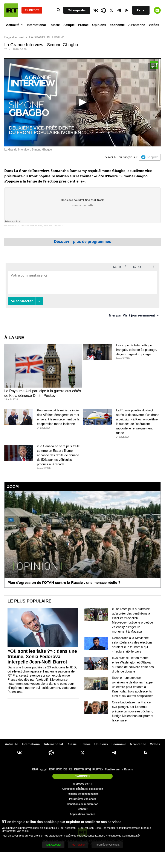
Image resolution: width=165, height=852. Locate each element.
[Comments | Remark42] (82, 292)
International (36, 25)
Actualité (12, 25)
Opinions (99, 25)
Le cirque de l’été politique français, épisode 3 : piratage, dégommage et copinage (136, 349)
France (83, 25)
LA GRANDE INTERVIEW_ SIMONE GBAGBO (40, 225)
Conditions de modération (82, 804)
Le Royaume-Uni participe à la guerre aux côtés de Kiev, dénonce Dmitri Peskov (42, 393)
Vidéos (154, 25)
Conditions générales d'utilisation (82, 788)
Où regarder (77, 10)
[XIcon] (111, 10)
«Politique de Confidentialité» (123, 835)
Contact (82, 809)
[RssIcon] (126, 10)
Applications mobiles (82, 814)
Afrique (69, 25)
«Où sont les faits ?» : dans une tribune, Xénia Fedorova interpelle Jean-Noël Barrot (42, 656)
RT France (9, 225)
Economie (117, 25)
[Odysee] (103, 10)
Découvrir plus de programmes (82, 241)
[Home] (11, 10)
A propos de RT (82, 783)
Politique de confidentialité (83, 793)
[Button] (157, 10)
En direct (32, 10)
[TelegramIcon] (119, 10)
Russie (54, 25)
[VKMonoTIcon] (95, 10)
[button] (82, 102)
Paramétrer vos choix (82, 798)
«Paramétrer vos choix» (15, 830)
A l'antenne (136, 25)
